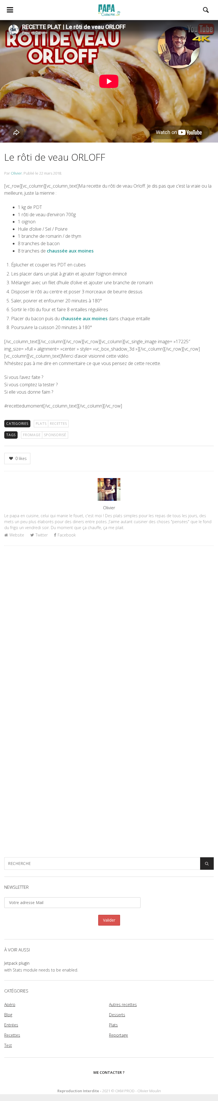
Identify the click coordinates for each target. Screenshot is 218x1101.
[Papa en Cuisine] (109, 10)
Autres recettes (123, 1004)
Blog (8, 1014)
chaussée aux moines (70, 251)
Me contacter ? (109, 1072)
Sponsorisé (55, 434)
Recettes (58, 423)
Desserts (117, 1014)
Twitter (41, 535)
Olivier (16, 173)
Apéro (9, 1004)
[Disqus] (109, 623)
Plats (41, 423)
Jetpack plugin (17, 963)
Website (16, 535)
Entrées (11, 1025)
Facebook (67, 535)
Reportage (118, 1035)
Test (8, 1045)
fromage (31, 434)
